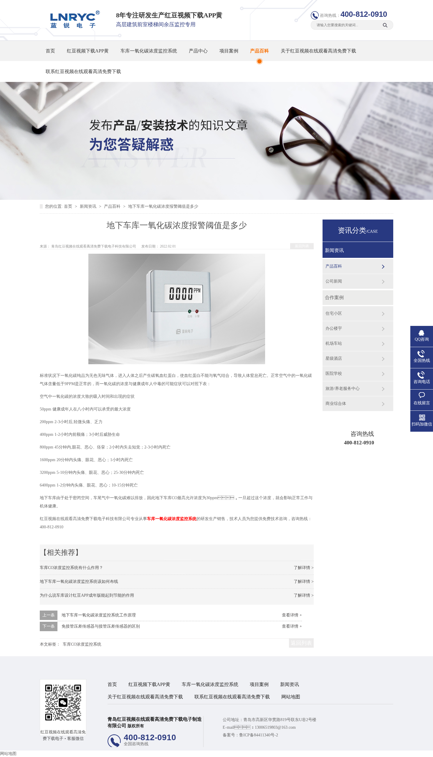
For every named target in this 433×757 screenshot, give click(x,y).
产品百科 (259, 50)
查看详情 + (292, 615)
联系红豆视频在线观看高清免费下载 (83, 71)
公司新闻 (333, 281)
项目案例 (228, 50)
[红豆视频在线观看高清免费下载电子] (73, 26)
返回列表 (302, 246)
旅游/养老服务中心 (342, 388)
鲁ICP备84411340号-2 (258, 735)
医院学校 (333, 373)
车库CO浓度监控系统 (82, 644)
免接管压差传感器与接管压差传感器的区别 (101, 626)
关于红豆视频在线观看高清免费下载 (318, 50)
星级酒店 (333, 358)
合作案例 (334, 297)
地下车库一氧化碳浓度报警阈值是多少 (163, 206)
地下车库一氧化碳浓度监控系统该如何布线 (79, 581)
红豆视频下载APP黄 (88, 50)
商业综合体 (335, 403)
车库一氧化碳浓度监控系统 (148, 50)
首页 (50, 50)
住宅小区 (333, 313)
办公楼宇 (333, 328)
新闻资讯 (88, 206)
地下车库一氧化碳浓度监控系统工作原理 (99, 615)
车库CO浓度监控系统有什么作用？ (71, 567)
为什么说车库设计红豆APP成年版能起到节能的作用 (87, 595)
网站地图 (290, 696)
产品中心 (198, 50)
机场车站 (333, 343)
